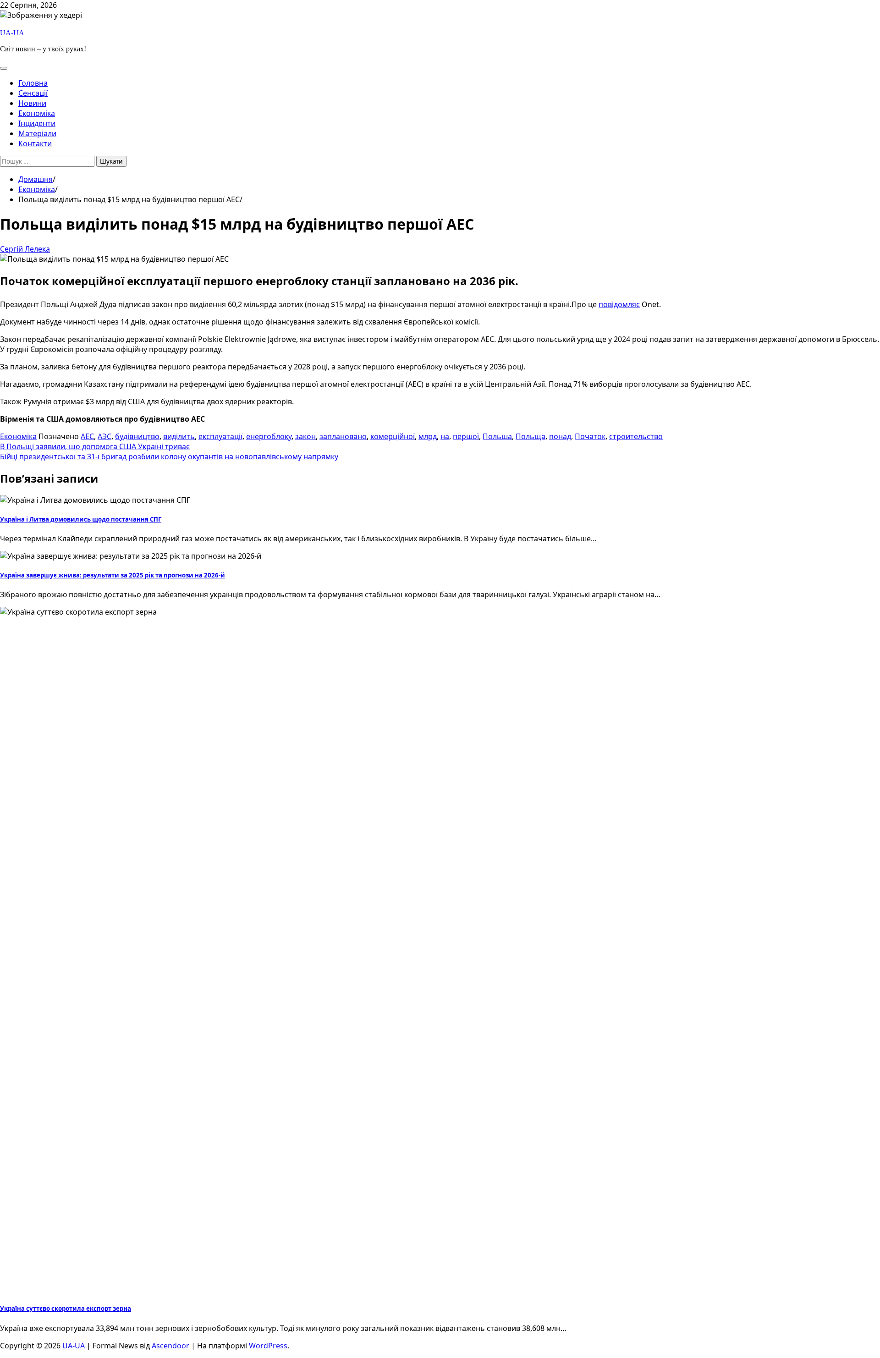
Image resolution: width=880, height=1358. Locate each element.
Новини (32, 103)
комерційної (392, 436)
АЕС (87, 436)
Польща (530, 436)
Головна (33, 83)
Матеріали (37, 133)
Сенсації (33, 93)
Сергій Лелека (25, 249)
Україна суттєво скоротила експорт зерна (65, 1308)
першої (466, 436)
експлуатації (220, 436)
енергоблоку (269, 436)
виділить (179, 436)
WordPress (268, 1346)
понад (560, 436)
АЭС (104, 436)
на (444, 436)
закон (305, 436)
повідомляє (619, 304)
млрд (427, 436)
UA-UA (12, 33)
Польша (497, 436)
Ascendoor (170, 1346)
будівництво (137, 436)
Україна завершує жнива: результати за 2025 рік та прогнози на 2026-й (112, 575)
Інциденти (36, 123)
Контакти (35, 143)
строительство (636, 436)
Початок (590, 436)
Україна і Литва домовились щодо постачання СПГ (80, 519)
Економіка (36, 113)
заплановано (343, 436)
